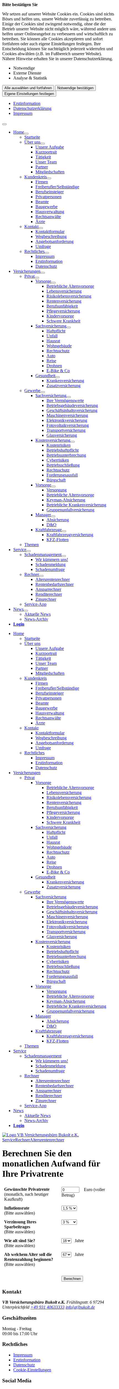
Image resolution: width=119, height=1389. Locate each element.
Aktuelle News (37, 614)
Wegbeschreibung (51, 236)
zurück (9, 1137)
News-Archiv (36, 619)
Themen (31, 544)
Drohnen (54, 365)
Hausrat (53, 340)
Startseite (32, 137)
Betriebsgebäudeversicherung (72, 405)
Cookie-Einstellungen (32, 1369)
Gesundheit (45, 375)
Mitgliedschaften (49, 172)
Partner (41, 167)
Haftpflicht (55, 331)
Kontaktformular (49, 231)
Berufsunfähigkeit (62, 306)
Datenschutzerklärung (32, 108)
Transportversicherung (66, 430)
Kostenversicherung (52, 440)
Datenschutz (46, 266)
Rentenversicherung (63, 301)
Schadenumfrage (50, 569)
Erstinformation (26, 103)
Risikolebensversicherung (68, 296)
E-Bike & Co (58, 370)
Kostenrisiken (58, 445)
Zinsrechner (45, 599)
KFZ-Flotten (57, 539)
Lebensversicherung (64, 291)
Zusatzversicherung (63, 385)
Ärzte (40, 221)
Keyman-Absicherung (65, 500)
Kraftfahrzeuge (48, 529)
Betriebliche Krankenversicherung (76, 504)
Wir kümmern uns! (51, 559)
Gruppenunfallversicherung (70, 509)
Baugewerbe (46, 206)
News (18, 609)
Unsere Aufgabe (49, 147)
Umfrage (43, 246)
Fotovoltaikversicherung (67, 425)
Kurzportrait (46, 152)
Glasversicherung (61, 435)
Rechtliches (34, 251)
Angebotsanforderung (54, 241)
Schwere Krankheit (63, 321)
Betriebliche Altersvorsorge (70, 286)
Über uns (32, 142)
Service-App (35, 604)
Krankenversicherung (65, 380)
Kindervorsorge (60, 316)
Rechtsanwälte (48, 216)
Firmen (41, 181)
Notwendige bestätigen (75, 88)
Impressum (22, 113)
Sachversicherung (50, 326)
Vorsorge (43, 281)
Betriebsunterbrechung (66, 455)
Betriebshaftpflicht (62, 450)
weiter (109, 1137)
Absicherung (57, 519)
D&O (51, 524)
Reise (51, 360)
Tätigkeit (43, 157)
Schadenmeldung (50, 564)
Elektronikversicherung (66, 420)
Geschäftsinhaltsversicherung (71, 410)
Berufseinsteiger (49, 191)
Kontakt (31, 226)
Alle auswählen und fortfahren (28, 88)
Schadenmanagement (42, 554)
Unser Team (46, 162)
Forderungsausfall (62, 475)
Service (19, 549)
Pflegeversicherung (63, 311)
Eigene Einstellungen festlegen (29, 94)
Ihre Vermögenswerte (65, 400)
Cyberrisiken (57, 460)
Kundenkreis (35, 176)
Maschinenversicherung (67, 415)
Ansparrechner (48, 589)
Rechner (31, 574)
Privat (29, 276)
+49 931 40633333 (47, 1307)
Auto (50, 355)
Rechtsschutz (57, 350)
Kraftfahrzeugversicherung (69, 534)
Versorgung (56, 490)
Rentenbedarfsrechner (54, 584)
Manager (43, 514)
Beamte (42, 201)
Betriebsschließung (63, 465)
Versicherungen (26, 271)
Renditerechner (48, 594)
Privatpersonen (48, 196)
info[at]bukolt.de (80, 1307)
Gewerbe (32, 390)
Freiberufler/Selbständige (57, 186)
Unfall (52, 336)
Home (18, 132)
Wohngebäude (59, 345)
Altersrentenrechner (52, 579)
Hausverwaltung (49, 211)
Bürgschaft (56, 480)
